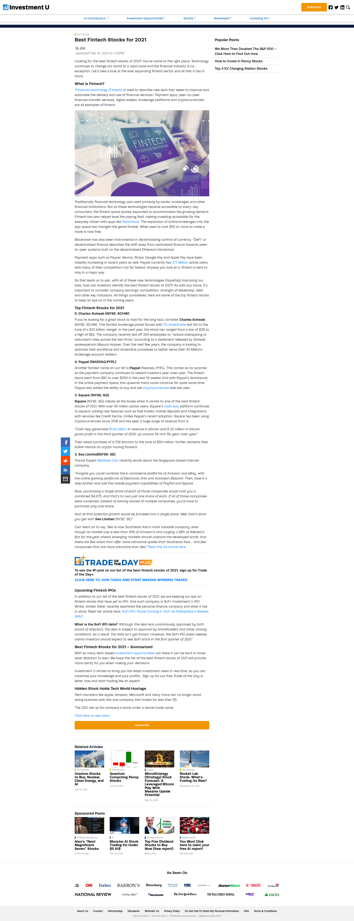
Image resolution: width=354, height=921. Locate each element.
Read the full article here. (167, 547)
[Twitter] (336, 7)
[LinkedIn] (342, 7)
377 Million (180, 262)
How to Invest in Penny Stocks (239, 61)
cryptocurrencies (156, 388)
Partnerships (115, 911)
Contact (98, 911)
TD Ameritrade (174, 324)
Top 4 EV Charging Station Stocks (241, 68)
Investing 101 (259, 18)
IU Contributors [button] (95, 18)
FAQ (246, 911)
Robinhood (130, 222)
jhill (82, 48)
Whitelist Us (152, 911)
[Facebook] (331, 7)
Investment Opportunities (145, 18)
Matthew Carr (108, 460)
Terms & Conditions (265, 911)
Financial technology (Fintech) (99, 90)
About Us (82, 911)
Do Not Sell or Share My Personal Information (212, 911)
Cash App (171, 406)
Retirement (222, 18)
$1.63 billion (118, 429)
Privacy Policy (172, 911)
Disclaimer (134, 911)
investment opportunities (135, 653)
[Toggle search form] (348, 7)
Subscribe (314, 7)
